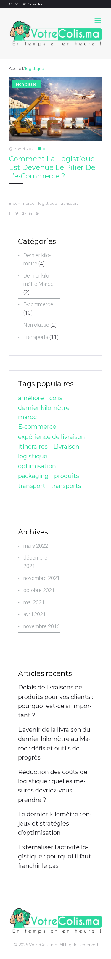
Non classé (26, 84)
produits (66, 475)
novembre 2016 (41, 626)
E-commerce (22, 203)
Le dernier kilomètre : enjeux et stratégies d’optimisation (55, 823)
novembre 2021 (41, 578)
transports (66, 485)
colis (55, 398)
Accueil (16, 68)
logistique (47, 203)
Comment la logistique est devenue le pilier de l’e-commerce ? (52, 167)
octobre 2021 (39, 590)
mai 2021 (34, 602)
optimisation (37, 466)
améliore (31, 398)
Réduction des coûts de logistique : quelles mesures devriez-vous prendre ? (52, 785)
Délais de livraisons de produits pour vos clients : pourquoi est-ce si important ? (55, 701)
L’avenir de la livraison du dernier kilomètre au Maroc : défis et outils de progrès (54, 743)
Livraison (66, 446)
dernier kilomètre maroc (44, 412)
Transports (35, 337)
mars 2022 (35, 546)
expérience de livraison (51, 436)
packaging (33, 475)
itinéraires (33, 446)
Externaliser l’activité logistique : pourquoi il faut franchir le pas (54, 856)
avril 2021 (34, 614)
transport (69, 203)
